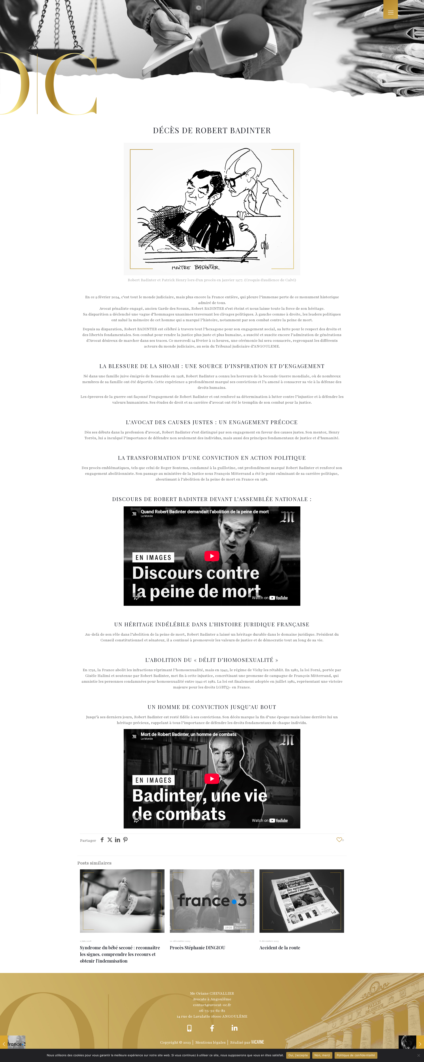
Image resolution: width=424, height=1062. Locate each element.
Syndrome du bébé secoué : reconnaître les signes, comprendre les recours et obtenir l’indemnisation (120, 954)
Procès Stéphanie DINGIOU (197, 947)
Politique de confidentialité (356, 1055)
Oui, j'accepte (298, 1055)
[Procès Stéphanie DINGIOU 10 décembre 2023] (12, 1044)
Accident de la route (279, 947)
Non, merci (322, 1055)
